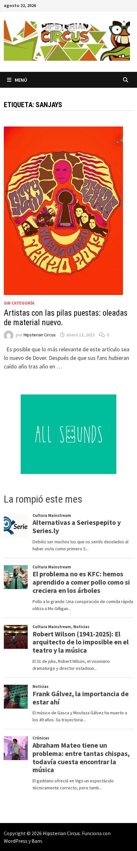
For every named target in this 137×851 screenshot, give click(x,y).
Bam (37, 841)
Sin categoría (19, 303)
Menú (21, 80)
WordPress (15, 841)
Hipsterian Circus (40, 335)
